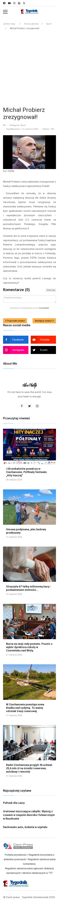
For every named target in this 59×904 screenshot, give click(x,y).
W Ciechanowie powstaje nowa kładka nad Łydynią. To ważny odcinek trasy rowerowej (25, 708)
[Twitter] (29, 406)
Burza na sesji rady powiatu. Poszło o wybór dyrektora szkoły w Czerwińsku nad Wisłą (29, 647)
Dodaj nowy (51, 290)
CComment (44, 308)
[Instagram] (14, 3)
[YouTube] (9, 3)
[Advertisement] (29, 69)
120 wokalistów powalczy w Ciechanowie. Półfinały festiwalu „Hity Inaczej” (26, 472)
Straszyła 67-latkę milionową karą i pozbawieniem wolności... (28, 588)
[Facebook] (4, 3)
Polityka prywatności (16, 854)
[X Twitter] (24, 3)
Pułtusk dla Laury (14, 802)
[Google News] (19, 3)
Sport (23, 125)
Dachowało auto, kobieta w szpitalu (25, 827)
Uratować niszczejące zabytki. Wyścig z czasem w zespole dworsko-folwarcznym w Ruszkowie (29, 815)
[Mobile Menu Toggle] (5, 11)
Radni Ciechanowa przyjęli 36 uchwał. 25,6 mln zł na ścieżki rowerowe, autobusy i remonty (29, 768)
